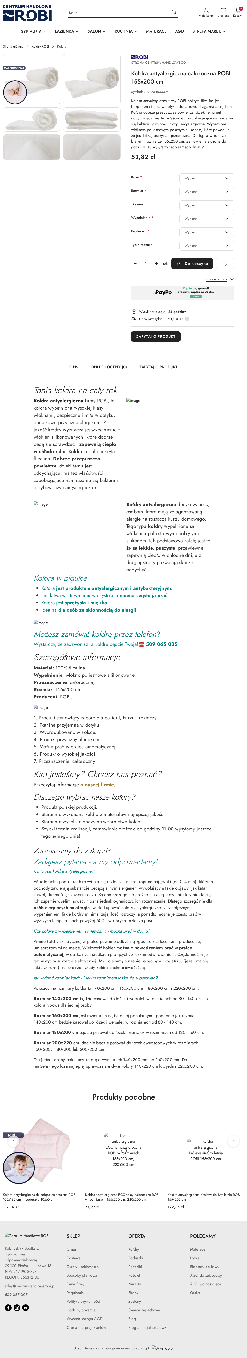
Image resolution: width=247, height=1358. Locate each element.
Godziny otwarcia (81, 1310)
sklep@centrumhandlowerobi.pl (30, 1286)
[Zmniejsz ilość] (135, 263)
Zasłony (134, 1301)
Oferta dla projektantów (86, 1327)
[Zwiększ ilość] (156, 263)
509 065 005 (16, 1294)
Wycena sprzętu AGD (85, 1319)
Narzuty (134, 1284)
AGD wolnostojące (205, 1284)
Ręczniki (135, 1266)
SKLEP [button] (73, 1236)
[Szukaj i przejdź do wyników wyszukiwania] (174, 12)
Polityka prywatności (83, 1301)
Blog (132, 1319)
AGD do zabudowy (206, 1275)
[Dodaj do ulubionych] (225, 263)
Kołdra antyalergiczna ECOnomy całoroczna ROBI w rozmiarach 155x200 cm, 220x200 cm (40, 1197)
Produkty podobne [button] (123, 1096)
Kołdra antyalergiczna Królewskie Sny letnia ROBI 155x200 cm (121, 1197)
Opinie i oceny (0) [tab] (109, 367)
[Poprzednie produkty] (13, 1141)
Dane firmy (76, 1284)
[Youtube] (25, 1307)
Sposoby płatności (82, 1275)
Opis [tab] (73, 367)
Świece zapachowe (144, 1310)
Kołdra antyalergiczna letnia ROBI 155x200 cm (202, 1194)
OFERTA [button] (136, 1236)
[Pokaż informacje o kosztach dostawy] (187, 318)
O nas (71, 1249)
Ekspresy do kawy (204, 1266)
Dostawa (74, 1258)
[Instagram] (17, 1307)
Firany (133, 1292)
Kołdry (133, 1249)
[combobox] (206, 178)
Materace (197, 1249)
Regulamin (75, 1292)
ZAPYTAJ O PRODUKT (156, 336)
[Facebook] (8, 1307)
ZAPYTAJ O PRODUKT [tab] (158, 367)
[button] (33, 32)
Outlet (195, 1292)
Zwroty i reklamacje (83, 1266)
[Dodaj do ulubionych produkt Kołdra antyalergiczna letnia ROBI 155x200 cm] (238, 1117)
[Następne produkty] (233, 1141)
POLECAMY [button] (203, 1236)
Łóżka (194, 1258)
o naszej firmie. (97, 784)
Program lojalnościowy (147, 1327)
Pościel (134, 1275)
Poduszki (135, 1258)
